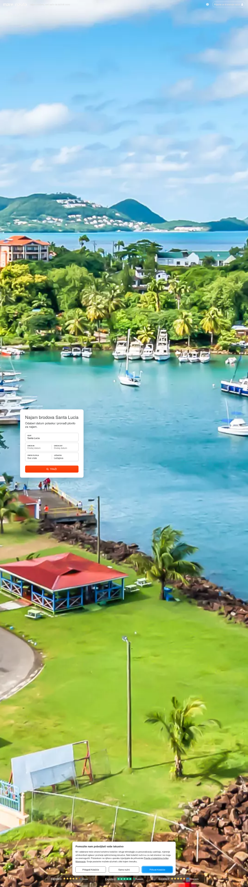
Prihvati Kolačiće (157, 869)
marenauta (15, 4)
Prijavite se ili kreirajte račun (227, 4)
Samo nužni (124, 869)
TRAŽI (53, 469)
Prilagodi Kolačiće (90, 869)
